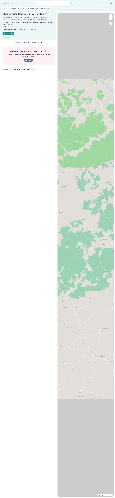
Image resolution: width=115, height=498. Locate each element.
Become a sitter (102, 3)
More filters (46, 8)
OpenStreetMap (107, 495)
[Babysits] (8, 3)
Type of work (10, 8)
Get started (28, 60)
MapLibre (100, 495)
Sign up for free (8, 33)
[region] (86, 255)
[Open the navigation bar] (111, 3)
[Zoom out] (110, 18)
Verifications (33, 8)
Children (22, 8)
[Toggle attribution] (112, 495)
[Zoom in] (110, 15)
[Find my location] (110, 23)
